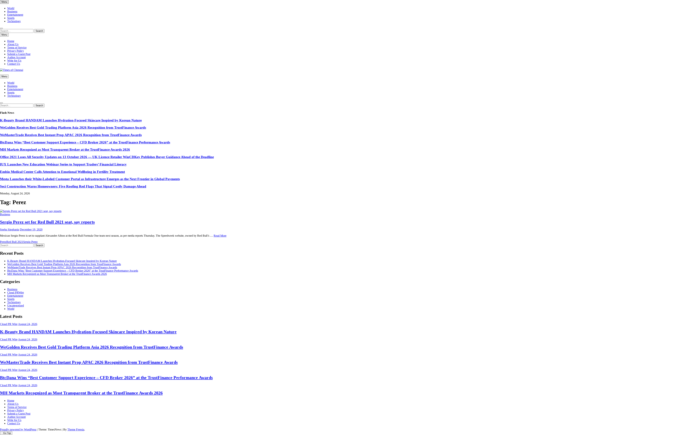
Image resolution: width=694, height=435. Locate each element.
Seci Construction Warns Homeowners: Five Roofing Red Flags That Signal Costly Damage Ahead (73, 186)
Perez (3, 241)
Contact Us (13, 63)
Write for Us (14, 60)
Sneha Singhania (9, 229)
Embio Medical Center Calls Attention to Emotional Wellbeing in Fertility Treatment (62, 172)
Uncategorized (15, 305)
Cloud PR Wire (9, 324)
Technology (14, 21)
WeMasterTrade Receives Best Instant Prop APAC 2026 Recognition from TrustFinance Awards (71, 135)
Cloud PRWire (15, 292)
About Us (12, 44)
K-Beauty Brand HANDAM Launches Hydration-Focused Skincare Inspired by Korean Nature (71, 120)
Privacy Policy (15, 50)
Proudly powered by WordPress (18, 429)
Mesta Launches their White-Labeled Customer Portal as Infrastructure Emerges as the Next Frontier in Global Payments (90, 179)
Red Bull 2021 (14, 241)
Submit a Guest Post (18, 54)
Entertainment (15, 14)
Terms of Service (17, 47)
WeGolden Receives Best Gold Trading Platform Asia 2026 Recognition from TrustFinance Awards (73, 127)
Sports (10, 17)
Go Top (7, 433)
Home (10, 41)
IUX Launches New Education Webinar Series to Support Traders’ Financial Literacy (63, 164)
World (10, 8)
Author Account (16, 57)
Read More (220, 235)
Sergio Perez (30, 241)
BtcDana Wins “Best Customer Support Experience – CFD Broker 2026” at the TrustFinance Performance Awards (85, 142)
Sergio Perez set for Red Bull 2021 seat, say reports (47, 222)
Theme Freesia (75, 429)
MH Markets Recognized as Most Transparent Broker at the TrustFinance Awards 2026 (65, 149)
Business (12, 11)
